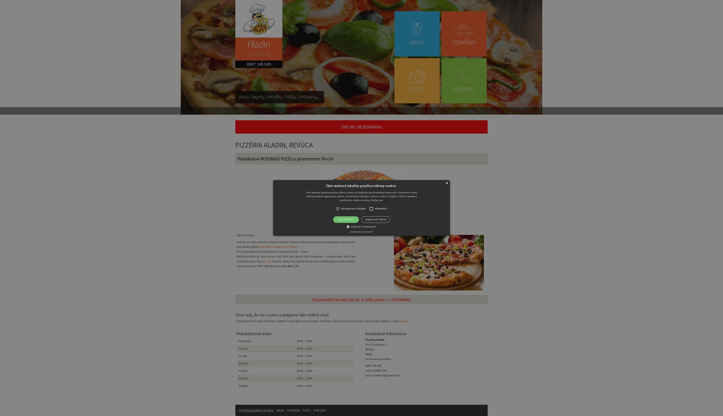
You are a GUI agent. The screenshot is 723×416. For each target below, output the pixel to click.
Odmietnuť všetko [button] (375, 219)
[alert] (361, 208)
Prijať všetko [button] (346, 219)
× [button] (446, 183)
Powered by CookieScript (361, 232)
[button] (361, 208)
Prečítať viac (377, 200)
